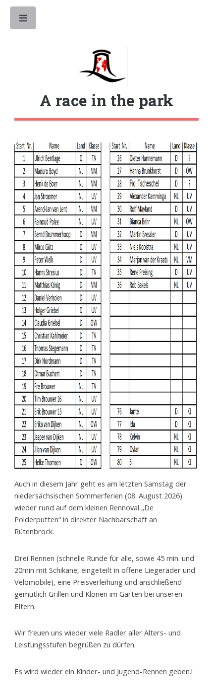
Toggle (24, 20)
